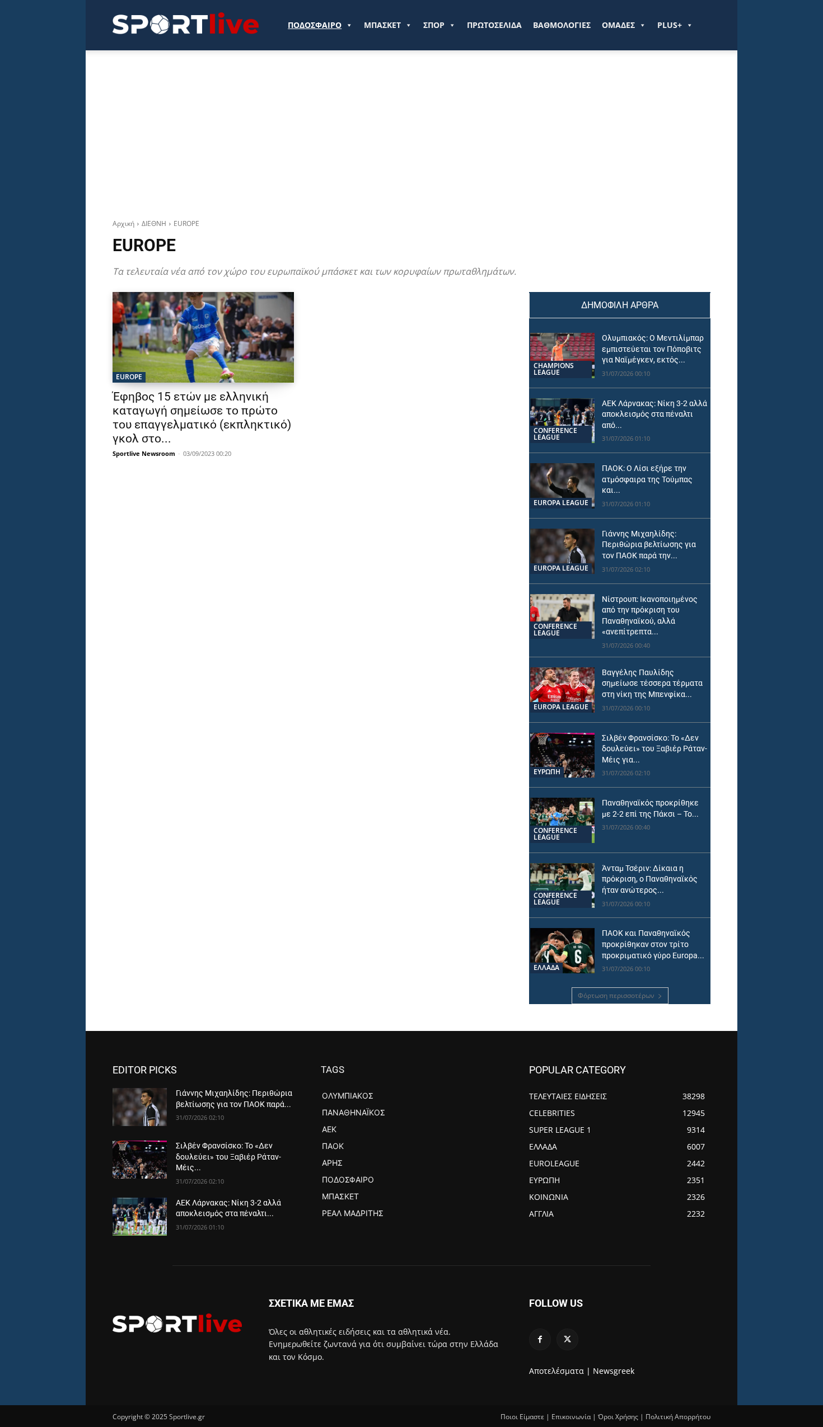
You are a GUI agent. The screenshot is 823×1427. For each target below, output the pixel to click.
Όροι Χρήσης (618, 1416)
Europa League (561, 502)
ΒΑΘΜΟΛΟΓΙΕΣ (562, 25)
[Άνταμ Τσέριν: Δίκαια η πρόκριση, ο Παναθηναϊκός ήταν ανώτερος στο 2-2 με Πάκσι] (562, 885)
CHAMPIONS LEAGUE (554, 369)
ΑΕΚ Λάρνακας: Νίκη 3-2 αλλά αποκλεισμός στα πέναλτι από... (654, 414)
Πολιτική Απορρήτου (678, 1416)
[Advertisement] (411, 134)
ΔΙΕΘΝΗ (154, 223)
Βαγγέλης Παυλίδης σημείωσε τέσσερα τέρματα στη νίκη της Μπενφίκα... (652, 683)
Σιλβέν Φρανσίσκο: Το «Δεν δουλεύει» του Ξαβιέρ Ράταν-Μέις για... (654, 748)
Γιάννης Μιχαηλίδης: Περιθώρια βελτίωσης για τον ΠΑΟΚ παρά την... (649, 544)
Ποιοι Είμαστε (522, 1416)
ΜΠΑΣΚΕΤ (382, 25)
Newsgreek (613, 1370)
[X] (567, 1339)
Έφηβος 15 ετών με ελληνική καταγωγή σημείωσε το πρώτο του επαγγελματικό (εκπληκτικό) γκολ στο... (202, 417)
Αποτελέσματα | (560, 1370)
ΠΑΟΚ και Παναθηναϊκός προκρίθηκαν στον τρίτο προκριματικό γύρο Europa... (653, 944)
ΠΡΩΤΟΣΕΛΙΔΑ (494, 25)
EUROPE (129, 377)
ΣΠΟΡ (434, 25)
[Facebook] (540, 1339)
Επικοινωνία (571, 1416)
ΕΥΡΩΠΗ (547, 771)
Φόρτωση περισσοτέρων (616, 995)
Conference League (555, 434)
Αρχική (123, 223)
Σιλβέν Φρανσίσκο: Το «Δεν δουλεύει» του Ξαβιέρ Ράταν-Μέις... (228, 1156)
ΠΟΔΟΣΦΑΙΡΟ (315, 25)
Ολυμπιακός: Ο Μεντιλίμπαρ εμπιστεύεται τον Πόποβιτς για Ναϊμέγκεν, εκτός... (653, 348)
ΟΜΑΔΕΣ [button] (618, 25)
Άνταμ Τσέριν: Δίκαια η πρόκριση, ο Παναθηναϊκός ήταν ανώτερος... (650, 879)
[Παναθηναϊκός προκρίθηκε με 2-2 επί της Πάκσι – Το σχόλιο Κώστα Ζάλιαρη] (562, 820)
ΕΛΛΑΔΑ (546, 967)
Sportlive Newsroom (144, 453)
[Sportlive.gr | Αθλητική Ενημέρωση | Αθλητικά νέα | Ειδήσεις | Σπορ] (177, 1322)
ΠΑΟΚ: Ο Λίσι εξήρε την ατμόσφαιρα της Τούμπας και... (647, 479)
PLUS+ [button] (669, 25)
